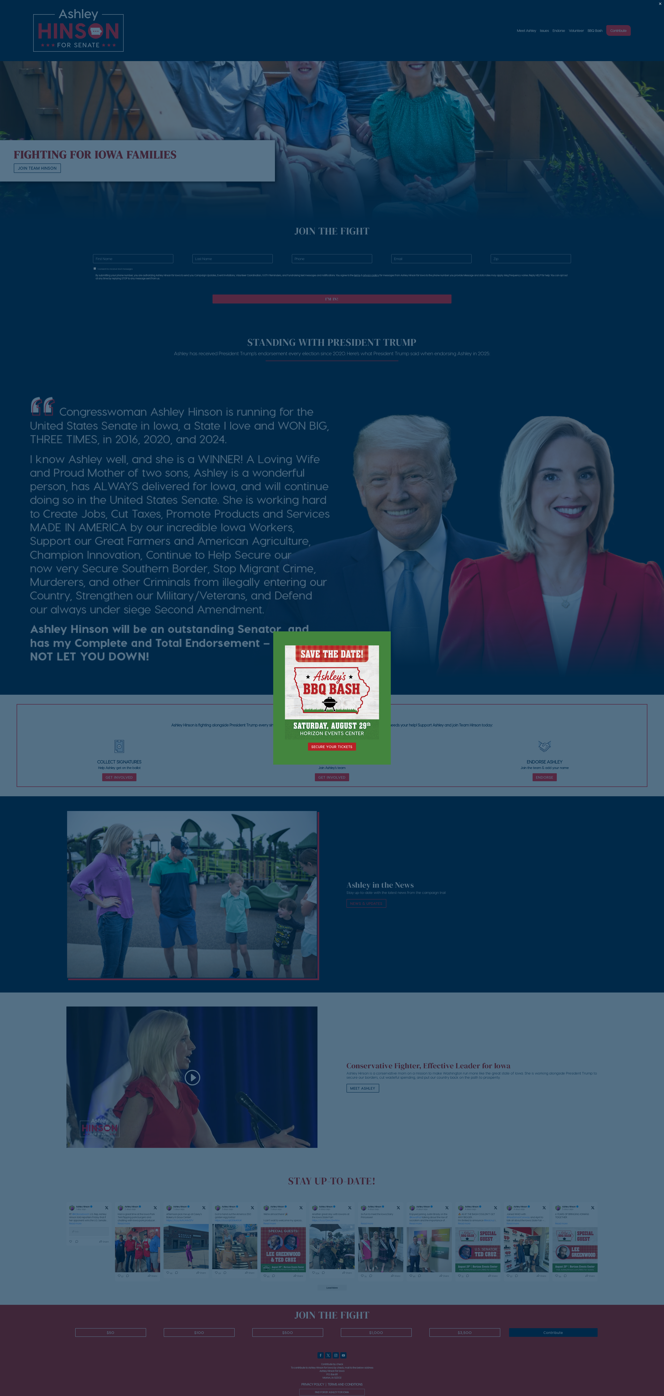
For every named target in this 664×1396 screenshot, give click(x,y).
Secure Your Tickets (332, 747)
